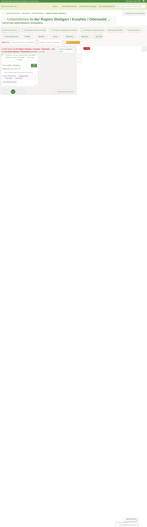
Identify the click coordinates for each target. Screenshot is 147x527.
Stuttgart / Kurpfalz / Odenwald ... (50, 42)
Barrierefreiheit (130, 519)
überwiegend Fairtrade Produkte (94, 30)
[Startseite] (2, 13)
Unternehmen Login (131, 1)
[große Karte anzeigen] (79, 56)
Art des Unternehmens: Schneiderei (23, 42)
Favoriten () (127, 525)
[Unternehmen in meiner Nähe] (79, 60)
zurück (88, 48)
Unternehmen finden (69, 6)
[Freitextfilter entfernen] (140, 6)
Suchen (144, 6)
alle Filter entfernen (74, 42)
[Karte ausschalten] (144, 49)
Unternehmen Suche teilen (65, 91)
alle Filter (98, 36)
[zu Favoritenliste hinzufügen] (4, 56)
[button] (6, 91)
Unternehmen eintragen (87, 6)
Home (55, 6)
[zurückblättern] (7, 58)
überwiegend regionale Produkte (35, 30)
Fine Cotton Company (11, 65)
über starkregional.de (107, 6)
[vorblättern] (33, 58)
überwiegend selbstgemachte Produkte (64, 30)
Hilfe (139, 1)
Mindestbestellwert (134, 30)
